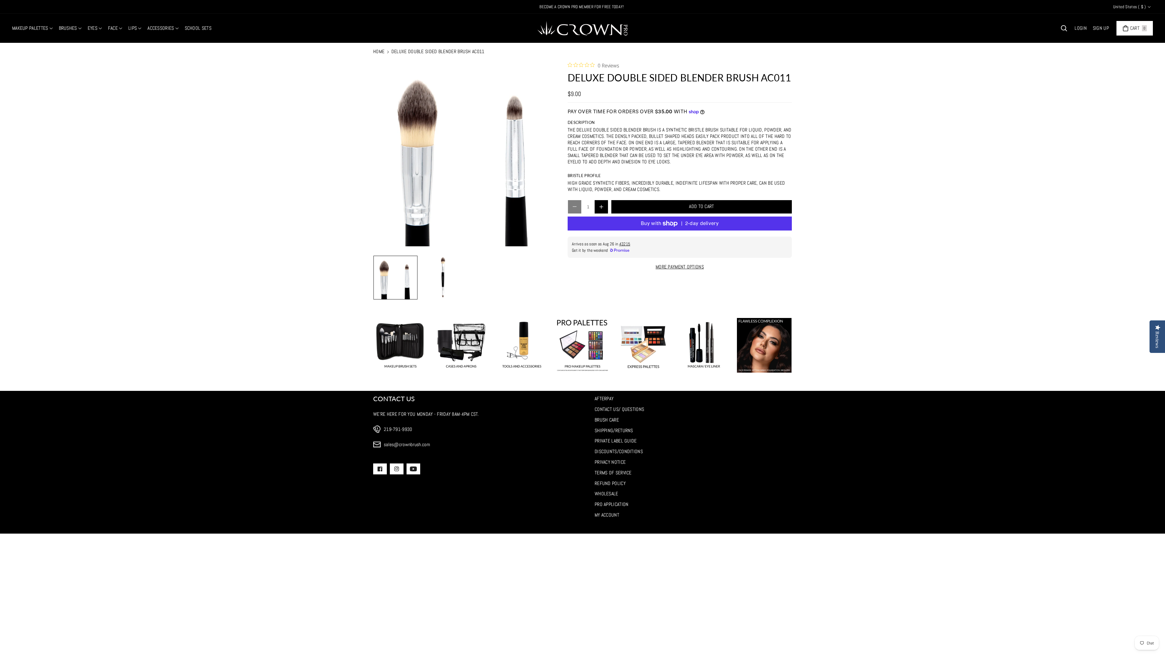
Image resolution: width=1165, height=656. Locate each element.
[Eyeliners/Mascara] (704, 345)
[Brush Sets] (400, 345)
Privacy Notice (610, 462)
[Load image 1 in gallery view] (395, 278)
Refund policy (610, 483)
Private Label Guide (616, 441)
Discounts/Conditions (619, 451)
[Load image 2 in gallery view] (442, 278)
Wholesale (606, 493)
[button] (32, 28)
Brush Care (607, 420)
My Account (607, 515)
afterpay (604, 398)
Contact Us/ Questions (619, 409)
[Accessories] (522, 345)
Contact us (394, 399)
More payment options (680, 267)
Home (378, 51)
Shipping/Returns (614, 430)
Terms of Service (613, 473)
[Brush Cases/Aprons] (461, 345)
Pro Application (612, 504)
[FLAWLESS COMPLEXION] (764, 345)
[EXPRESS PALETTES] (643, 345)
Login (1081, 28)
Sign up (1101, 28)
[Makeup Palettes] (582, 345)
